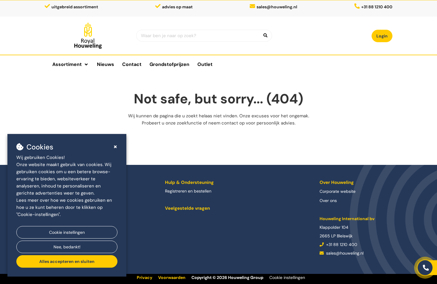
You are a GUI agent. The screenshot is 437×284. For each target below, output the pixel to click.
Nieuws (105, 64)
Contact (132, 64)
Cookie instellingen (67, 232)
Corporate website (338, 191)
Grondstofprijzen (169, 64)
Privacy (144, 277)
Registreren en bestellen (188, 191)
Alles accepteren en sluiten (67, 261)
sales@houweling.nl (277, 7)
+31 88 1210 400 (341, 244)
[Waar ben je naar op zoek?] (265, 36)
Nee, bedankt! (67, 247)
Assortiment (67, 64)
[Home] (88, 36)
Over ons (328, 200)
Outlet (205, 64)
